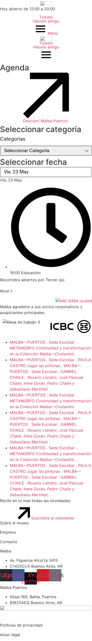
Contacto (8, 541)
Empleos (8, 532)
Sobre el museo (14, 522)
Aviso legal (10, 634)
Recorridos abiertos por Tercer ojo (32, 279)
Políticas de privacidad (21, 625)
